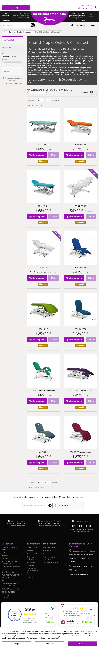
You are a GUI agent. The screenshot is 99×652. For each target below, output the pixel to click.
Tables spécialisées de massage (73, 15)
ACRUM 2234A (43, 267)
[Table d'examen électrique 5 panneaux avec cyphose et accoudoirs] (80, 309)
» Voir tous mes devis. (14, 84)
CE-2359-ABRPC (80, 144)
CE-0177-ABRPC (43, 144)
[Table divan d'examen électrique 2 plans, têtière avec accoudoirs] (43, 309)
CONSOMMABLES (8, 592)
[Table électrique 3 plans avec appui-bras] (80, 248)
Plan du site (31, 577)
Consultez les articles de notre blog (32, 571)
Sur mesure (91, 15)
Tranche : (5, 57)
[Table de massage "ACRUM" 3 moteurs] (43, 248)
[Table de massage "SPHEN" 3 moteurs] (80, 186)
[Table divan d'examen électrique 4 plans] (80, 432)
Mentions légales (32, 554)
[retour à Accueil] (4, 32)
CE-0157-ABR (43, 206)
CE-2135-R (43, 452)
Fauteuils (15, 16)
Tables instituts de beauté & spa (83, 16)
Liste (95, 94)
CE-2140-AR (43, 329)
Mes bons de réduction (51, 562)
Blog (16, 8)
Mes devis (8, 71)
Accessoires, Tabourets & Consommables (25, 15)
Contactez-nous (85, 5)
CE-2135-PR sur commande (80, 452)
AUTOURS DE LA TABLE (11, 589)
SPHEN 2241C (80, 206)
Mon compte (50, 543)
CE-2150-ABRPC (80, 267)
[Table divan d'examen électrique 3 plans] (43, 432)
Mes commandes (49, 547)
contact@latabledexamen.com (79, 574)
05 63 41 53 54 (86, 8)
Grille (91, 94)
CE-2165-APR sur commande (43, 390)
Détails (30, 83)
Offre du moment (8, 572)
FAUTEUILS (6, 580)
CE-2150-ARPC (80, 329)
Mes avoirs (47, 551)
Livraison (30, 551)
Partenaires (31, 565)
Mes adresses (48, 554)
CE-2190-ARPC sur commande (80, 390)
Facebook (95, 7)
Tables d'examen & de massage (6, 16)
